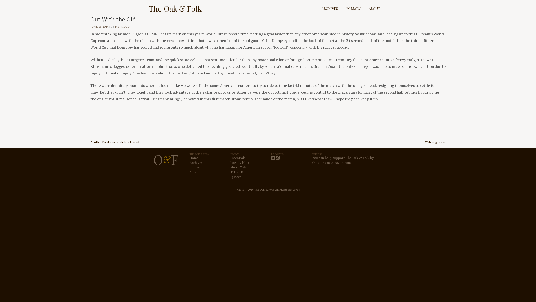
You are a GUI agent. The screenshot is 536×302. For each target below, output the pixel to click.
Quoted (236, 176)
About (374, 8)
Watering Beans (435, 142)
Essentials (237, 157)
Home (193, 157)
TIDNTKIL (238, 172)
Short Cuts (238, 167)
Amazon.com (341, 162)
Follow (353, 8)
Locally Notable (242, 162)
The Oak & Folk (175, 8)
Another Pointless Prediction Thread (114, 142)
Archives (330, 8)
